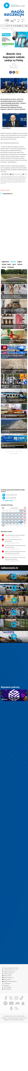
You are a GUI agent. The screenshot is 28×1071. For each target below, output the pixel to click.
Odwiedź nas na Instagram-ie (13, 25)
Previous (1, 693)
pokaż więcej (9, 500)
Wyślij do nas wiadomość (20, 25)
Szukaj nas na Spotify (18, 25)
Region (12, 28)
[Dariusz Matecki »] (14, 120)
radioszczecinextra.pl (8, 977)
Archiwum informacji (7, 505)
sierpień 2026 (14, 508)
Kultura (20, 264)
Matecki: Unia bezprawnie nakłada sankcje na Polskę (14, 57)
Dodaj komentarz (7, 193)
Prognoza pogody (8, 973)
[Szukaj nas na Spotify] (5, 1001)
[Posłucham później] (5, 183)
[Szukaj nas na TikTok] (21, 996)
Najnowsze (5, 262)
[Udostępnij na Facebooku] (10, 72)
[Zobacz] (14, 39)
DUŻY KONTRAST (7, 989)
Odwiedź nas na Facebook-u (9, 25)
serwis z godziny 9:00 (11, 498)
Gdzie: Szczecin (5, 190)
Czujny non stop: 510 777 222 (10, 970)
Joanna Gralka (14, 67)
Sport (14, 264)
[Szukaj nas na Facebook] (6, 996)
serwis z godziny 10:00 (11, 495)
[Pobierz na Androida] (17, 1001)
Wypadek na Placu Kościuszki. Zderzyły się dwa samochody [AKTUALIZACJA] (15, 559)
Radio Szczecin (6, 28)
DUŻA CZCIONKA (7, 987)
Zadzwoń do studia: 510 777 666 (11, 968)
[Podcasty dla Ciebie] (11, 1006)
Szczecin (13, 262)
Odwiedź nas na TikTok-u (16, 25)
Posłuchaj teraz (7, 983)
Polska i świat (6, 264)
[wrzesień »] (24, 508)
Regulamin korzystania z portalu (15, 1018)
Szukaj (22, 25)
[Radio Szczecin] (14, 13)
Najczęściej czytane (6, 531)
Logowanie (6, 985)
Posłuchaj (11, 267)
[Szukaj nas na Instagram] (16, 996)
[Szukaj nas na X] (11, 996)
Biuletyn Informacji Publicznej (10, 981)
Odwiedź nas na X (11, 25)
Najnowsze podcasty (10, 687)
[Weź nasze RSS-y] (16, 1006)
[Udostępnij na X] (13, 72)
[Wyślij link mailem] (17, 72)
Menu (25, 25)
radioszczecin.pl (7, 975)
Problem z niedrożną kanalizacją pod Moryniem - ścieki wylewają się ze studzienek (15, 553)
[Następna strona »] (21, 451)
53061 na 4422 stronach (14, 453)
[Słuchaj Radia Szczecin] (6, 5)
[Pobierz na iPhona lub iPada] (23, 1001)
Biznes (4, 267)
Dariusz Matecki (6, 128)
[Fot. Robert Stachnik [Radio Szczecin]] (14, 85)
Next (26, 693)
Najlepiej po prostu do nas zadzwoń (7, 25)
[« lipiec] (4, 508)
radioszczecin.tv (9, 568)
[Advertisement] (14, 212)
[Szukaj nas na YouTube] (11, 1001)
